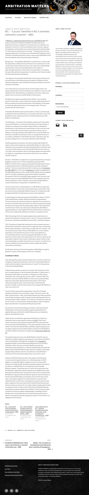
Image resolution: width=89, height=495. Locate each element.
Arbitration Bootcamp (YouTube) (14, 475)
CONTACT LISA (44, 17)
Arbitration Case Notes (11, 466)
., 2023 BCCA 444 (26, 41)
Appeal (10, 430)
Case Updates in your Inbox (12, 472)
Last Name (59, 95)
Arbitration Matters (27, 6)
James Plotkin (25, 29)
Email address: (60, 103)
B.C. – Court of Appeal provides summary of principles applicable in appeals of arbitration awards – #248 (26, 410)
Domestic (20, 430)
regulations (30, 170)
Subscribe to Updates (30, 17)
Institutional (30, 430)
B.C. (15, 430)
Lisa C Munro (47, 480)
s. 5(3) (35, 320)
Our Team (18, 17)
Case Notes (8, 17)
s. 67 (31, 341)
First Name (59, 86)
